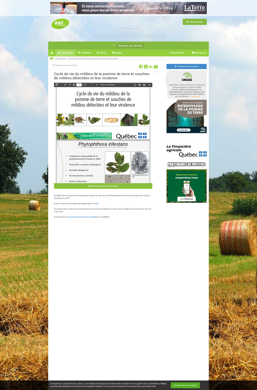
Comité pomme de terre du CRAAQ (83, 217)
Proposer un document (188, 66)
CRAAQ (163, 384)
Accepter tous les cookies (185, 385)
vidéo (96, 203)
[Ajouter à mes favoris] (156, 72)
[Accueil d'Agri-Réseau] (60, 23)
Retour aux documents (66, 65)
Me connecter (196, 22)
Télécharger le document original (104, 186)
